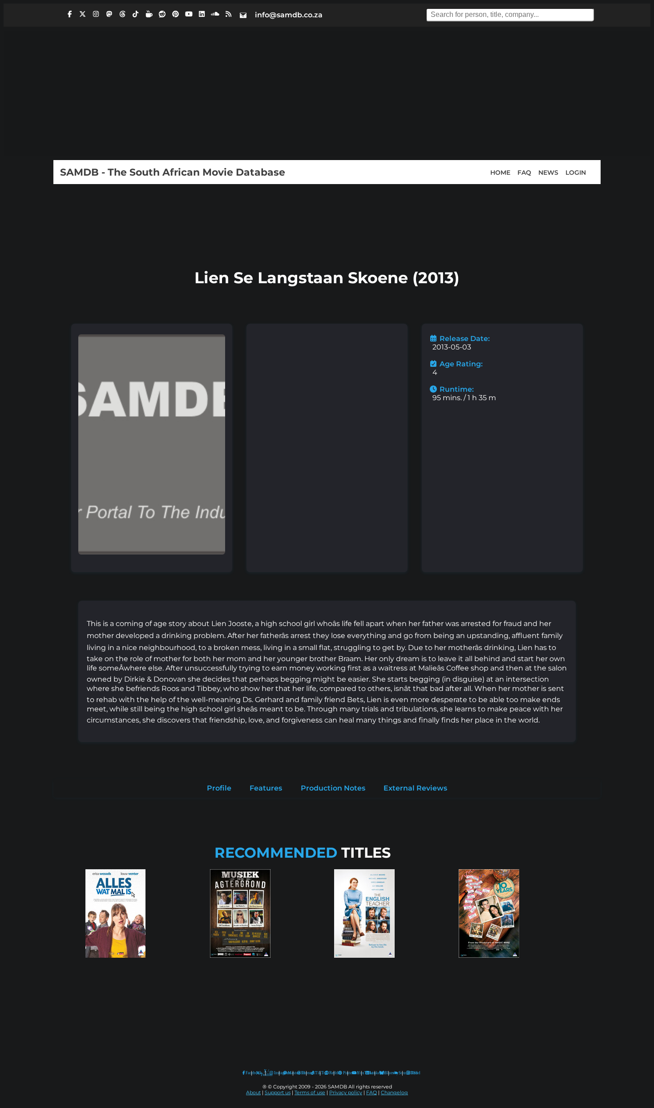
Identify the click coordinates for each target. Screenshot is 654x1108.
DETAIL (115, 966)
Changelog (394, 1093)
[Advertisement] (327, 93)
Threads (301, 1073)
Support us (278, 1093)
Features (266, 788)
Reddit (329, 1073)
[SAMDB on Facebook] (69, 14)
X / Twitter (260, 1073)
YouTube (354, 1073)
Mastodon (288, 1073)
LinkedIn (370, 1073)
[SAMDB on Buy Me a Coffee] (149, 14)
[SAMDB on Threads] (122, 14)
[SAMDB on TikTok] (135, 14)
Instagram (274, 1073)
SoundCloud (396, 1073)
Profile (219, 788)
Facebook (246, 1073)
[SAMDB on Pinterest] (175, 14)
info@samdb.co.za (289, 15)
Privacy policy (345, 1093)
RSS (411, 1073)
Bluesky (382, 1073)
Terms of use (310, 1093)
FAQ (524, 172)
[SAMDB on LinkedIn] (202, 14)
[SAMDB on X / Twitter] (83, 14)
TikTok (315, 1073)
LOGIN (575, 172)
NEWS (548, 172)
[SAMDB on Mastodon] (109, 14)
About (253, 1093)
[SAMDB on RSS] (228, 14)
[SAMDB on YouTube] (188, 14)
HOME (500, 172)
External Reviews (415, 788)
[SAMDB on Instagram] (96, 14)
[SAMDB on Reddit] (162, 14)
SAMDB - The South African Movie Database (172, 172)
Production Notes (333, 788)
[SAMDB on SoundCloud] (215, 14)
